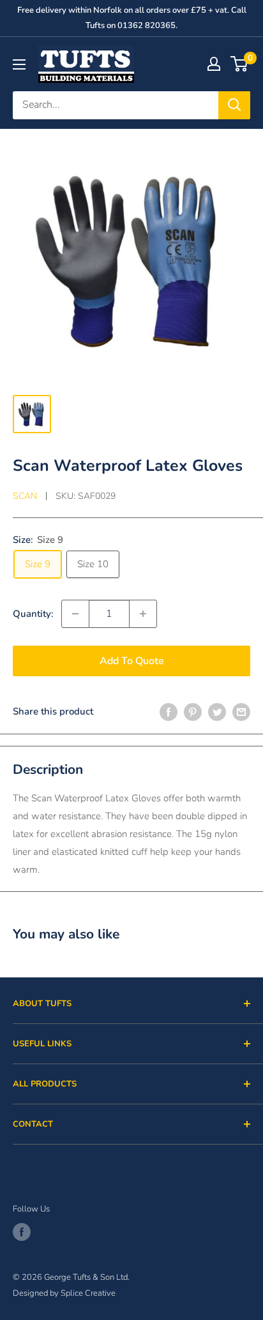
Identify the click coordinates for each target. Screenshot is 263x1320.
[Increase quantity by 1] (143, 613)
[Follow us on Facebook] (22, 1232)
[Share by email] (241, 711)
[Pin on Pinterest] (193, 711)
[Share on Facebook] (168, 711)
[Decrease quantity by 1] (75, 613)
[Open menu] (19, 64)
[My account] (213, 64)
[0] (240, 63)
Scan (25, 496)
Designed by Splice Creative (64, 1293)
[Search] (234, 105)
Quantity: (33, 613)
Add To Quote (132, 661)
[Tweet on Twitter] (217, 711)
